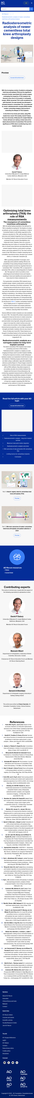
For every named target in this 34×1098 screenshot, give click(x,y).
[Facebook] (4, 1063)
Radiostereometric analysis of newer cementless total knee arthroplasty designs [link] (16, 18)
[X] (8, 1063)
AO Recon (5, 14)
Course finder (9, 573)
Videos (7, 570)
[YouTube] (13, 1062)
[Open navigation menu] (31, 3)
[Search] (31, 9)
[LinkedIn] (17, 1062)
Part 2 (13, 301)
